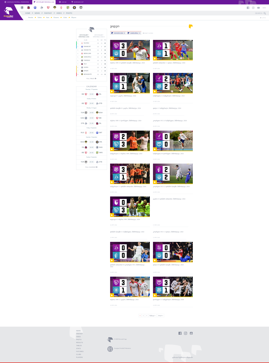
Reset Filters (148, 33)
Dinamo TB (87, 50)
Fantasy (48, 13)
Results (30, 17)
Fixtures (56, 17)
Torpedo (86, 60)
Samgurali (87, 57)
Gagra (85, 67)
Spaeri (85, 71)
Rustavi (86, 43)
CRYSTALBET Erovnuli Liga (84, 36)
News (37, 13)
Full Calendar (90, 167)
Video (59, 13)
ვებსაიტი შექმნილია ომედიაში (182, 357)
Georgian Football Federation (18, 2)
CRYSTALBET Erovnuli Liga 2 (99, 36)
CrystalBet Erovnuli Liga (45, 2)
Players (73, 17)
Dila (85, 64)
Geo (264, 8)
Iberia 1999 (87, 53)
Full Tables (90, 78)
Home (27, 13)
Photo (69, 13)
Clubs (65, 17)
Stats (47, 17)
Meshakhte (87, 74)
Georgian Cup (78, 2)
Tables (40, 17)
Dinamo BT (87, 46)
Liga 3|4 (63, 2)
